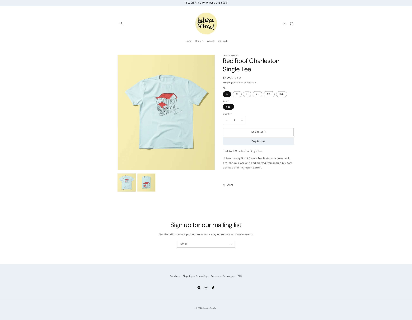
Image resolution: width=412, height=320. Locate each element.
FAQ (240, 276)
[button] (121, 23)
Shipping (227, 82)
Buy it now (258, 141)
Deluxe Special (209, 308)
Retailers (175, 276)
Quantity (227, 114)
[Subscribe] (231, 244)
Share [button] (230, 184)
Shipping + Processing (195, 276)
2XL (269, 94)
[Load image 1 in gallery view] (126, 182)
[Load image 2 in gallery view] (146, 182)
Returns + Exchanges (222, 276)
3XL (282, 94)
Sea (228, 106)
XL (257, 94)
